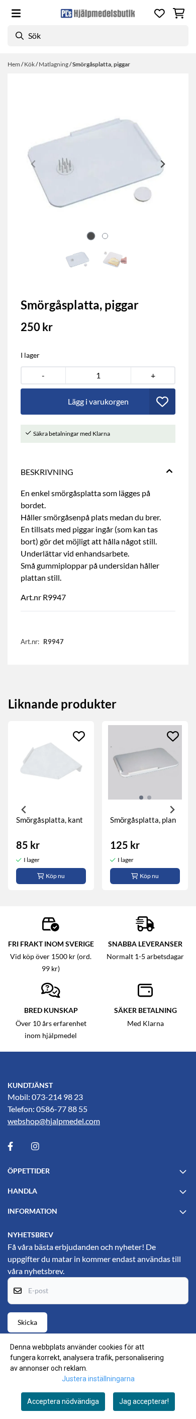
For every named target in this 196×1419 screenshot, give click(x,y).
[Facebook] (19, 1146)
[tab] (91, 235)
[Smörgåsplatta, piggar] (98, 164)
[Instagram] (42, 1146)
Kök (30, 64)
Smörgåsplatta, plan (143, 819)
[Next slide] (162, 164)
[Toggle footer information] (184, 1171)
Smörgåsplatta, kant (49, 819)
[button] (162, 402)
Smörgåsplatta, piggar (101, 64)
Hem (14, 64)
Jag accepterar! (144, 1401)
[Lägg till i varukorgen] (98, 401)
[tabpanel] (51, 805)
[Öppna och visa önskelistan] (159, 13)
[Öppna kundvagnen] (178, 13)
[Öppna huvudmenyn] (16, 13)
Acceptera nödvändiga (63, 1401)
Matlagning (54, 64)
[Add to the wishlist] (79, 736)
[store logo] (98, 13)
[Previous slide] (34, 164)
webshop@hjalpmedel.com (54, 1121)
